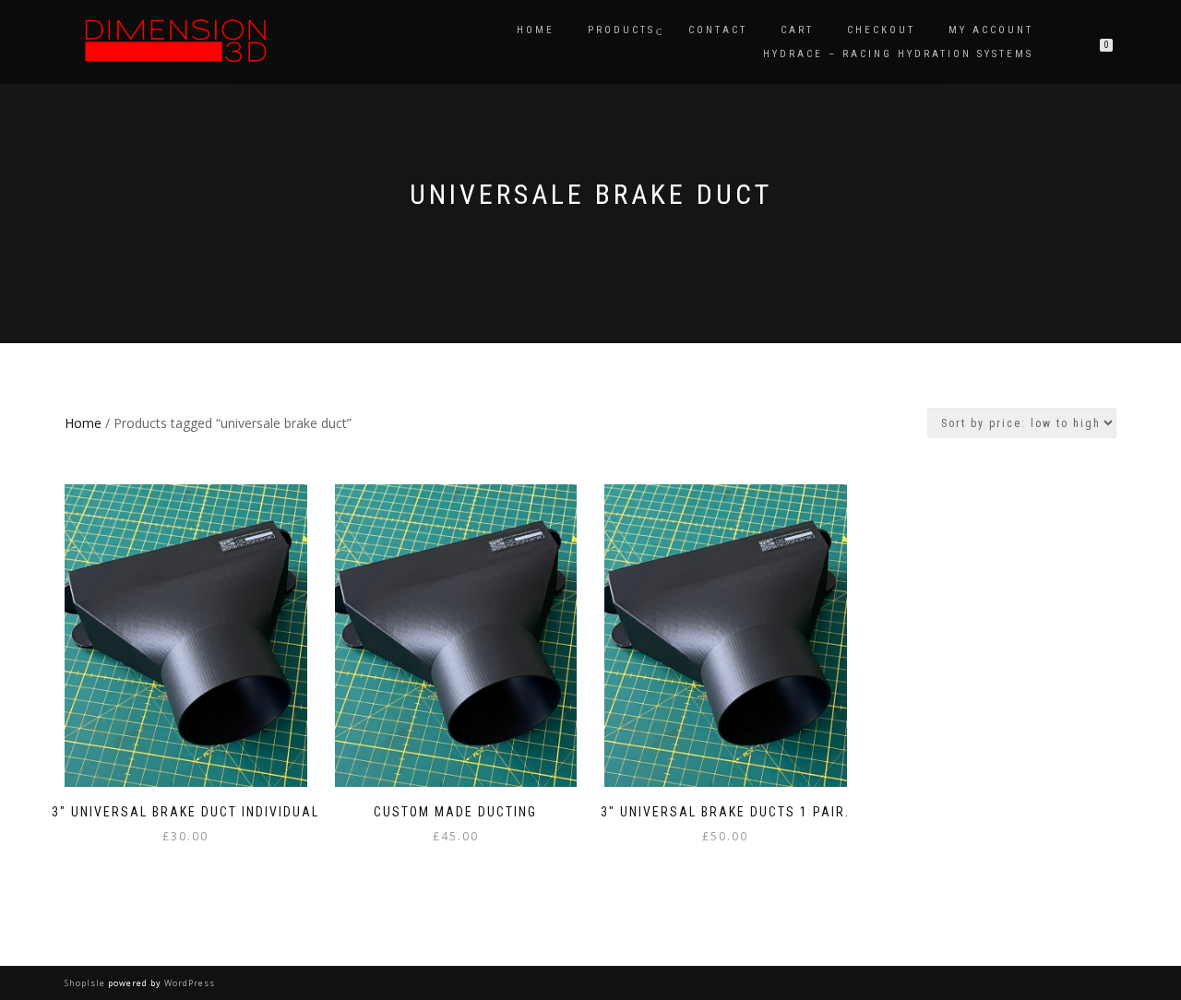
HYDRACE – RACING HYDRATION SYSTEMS (898, 54)
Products (621, 30)
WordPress (188, 983)
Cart (797, 30)
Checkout (881, 30)
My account (990, 30)
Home (536, 30)
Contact (717, 30)
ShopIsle (86, 983)
